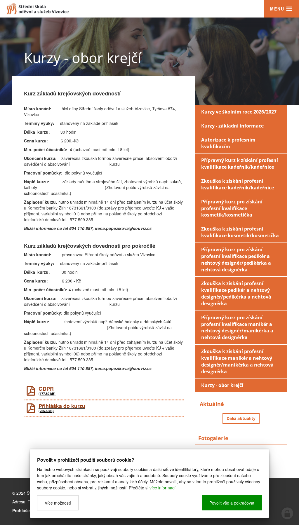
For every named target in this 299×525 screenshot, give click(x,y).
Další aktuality (241, 418)
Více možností (58, 503)
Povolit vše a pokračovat (231, 503)
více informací (162, 488)
